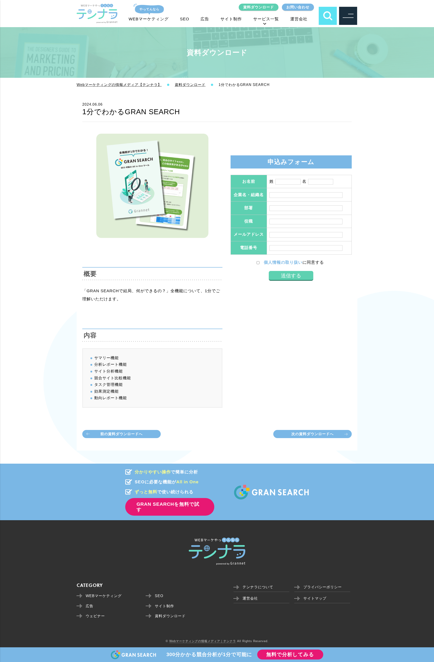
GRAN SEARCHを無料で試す (168, 506)
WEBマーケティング (149, 19)
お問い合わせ (297, 7)
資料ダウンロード (258, 7)
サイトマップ (314, 598)
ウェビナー (95, 616)
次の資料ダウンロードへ (312, 434)
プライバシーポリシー (322, 587)
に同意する (294, 262)
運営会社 (298, 19)
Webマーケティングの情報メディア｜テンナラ (202, 641)
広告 (204, 19)
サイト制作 (231, 19)
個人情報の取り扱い (283, 262)
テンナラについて (258, 587)
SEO (184, 19)
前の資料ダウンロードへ (121, 434)
